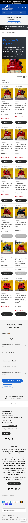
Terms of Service (13, 519)
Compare (19, 76)
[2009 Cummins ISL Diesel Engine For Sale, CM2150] (7, 173)
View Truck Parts (14, 483)
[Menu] (25, 7)
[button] (22, 7)
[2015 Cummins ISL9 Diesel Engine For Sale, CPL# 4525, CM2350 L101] (21, 173)
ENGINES (6, 433)
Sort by (3, 80)
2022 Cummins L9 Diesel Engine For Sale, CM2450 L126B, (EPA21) (20, 106)
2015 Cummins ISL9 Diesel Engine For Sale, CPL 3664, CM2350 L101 (6, 107)
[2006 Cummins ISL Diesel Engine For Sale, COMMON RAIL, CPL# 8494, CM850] (21, 248)
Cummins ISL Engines (10, 32)
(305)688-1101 (8, 423)
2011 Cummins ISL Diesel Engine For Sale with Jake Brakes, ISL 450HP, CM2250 (20, 299)
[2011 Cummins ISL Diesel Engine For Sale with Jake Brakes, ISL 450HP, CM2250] (21, 285)
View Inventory (17, 3)
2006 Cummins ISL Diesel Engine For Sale (21, 224)
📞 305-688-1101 (14, 22)
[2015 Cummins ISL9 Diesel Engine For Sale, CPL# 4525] (7, 212)
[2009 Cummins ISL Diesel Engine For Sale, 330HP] (7, 285)
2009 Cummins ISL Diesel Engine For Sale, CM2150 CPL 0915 (7, 147)
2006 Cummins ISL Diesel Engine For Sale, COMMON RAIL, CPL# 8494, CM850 (21, 261)
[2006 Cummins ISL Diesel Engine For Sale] (21, 213)
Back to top (14, 404)
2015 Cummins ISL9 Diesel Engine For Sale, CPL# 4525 (6, 225)
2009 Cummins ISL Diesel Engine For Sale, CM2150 (7, 185)
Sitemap (3, 517)
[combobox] (14, 12)
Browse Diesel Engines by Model (12, 380)
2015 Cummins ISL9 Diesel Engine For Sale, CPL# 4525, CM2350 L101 (21, 186)
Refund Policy (18, 517)
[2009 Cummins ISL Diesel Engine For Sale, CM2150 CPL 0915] (7, 134)
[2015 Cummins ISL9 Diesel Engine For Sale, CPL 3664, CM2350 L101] (7, 94)
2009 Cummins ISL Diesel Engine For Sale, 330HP (7, 297)
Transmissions (7, 386)
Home (3, 32)
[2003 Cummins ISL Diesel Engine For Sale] (7, 248)
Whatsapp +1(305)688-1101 (9, 426)
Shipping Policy (5, 519)
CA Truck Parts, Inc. (9, 515)
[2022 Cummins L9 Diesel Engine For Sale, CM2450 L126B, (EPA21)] (21, 94)
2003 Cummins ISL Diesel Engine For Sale (7, 260)
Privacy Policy (10, 517)
